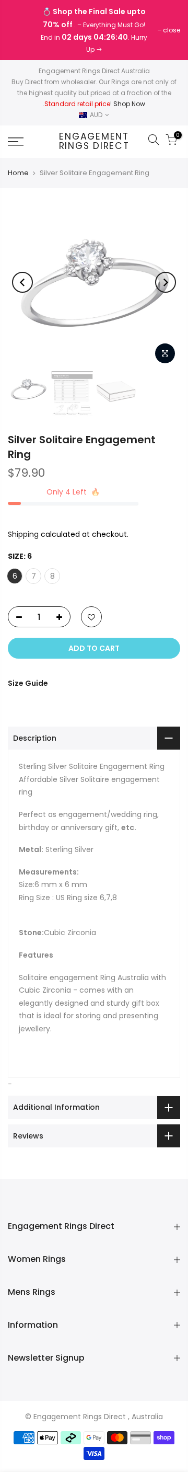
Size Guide (28, 683)
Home (18, 173)
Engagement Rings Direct (94, 141)
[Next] (165, 282)
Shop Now (129, 103)
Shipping (23, 534)
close (21, 30)
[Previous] (22, 282)
